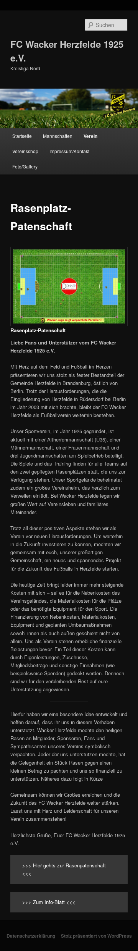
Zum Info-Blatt (49, 902)
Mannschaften (57, 136)
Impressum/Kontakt (69, 151)
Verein (90, 136)
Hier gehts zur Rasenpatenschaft (69, 865)
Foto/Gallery (25, 166)
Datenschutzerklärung (31, 935)
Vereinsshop (25, 151)
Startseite (22, 136)
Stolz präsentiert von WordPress (96, 935)
